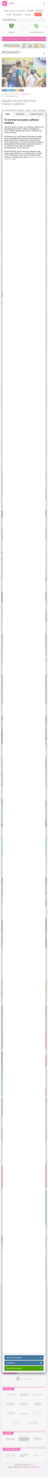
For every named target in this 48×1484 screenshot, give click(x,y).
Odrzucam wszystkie (14, 1357)
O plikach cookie (36, 114)
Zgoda (7, 114)
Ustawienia (20, 114)
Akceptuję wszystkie (14, 1368)
